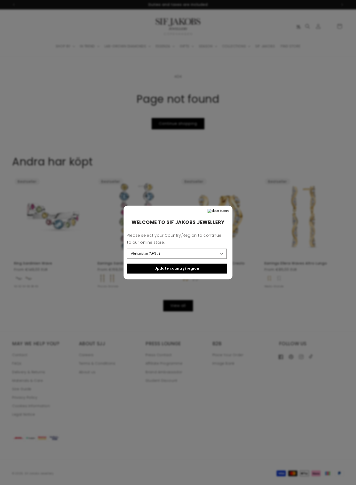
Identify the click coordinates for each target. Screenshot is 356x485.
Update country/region (177, 268)
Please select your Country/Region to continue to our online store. (174, 239)
